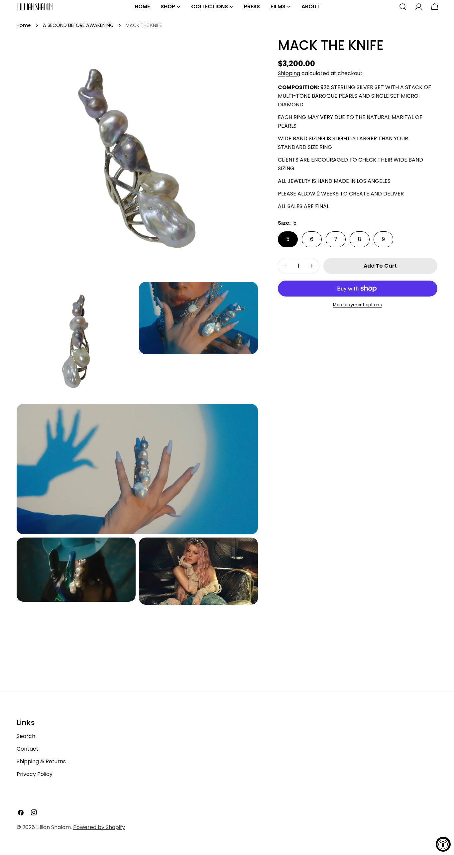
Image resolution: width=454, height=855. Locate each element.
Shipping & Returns (41, 761)
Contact (28, 749)
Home (24, 25)
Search (26, 736)
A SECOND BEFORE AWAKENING (78, 25)
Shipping (289, 73)
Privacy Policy (35, 774)
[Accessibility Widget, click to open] (443, 844)
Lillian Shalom (53, 827)
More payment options (357, 304)
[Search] (402, 6)
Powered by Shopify (99, 827)
